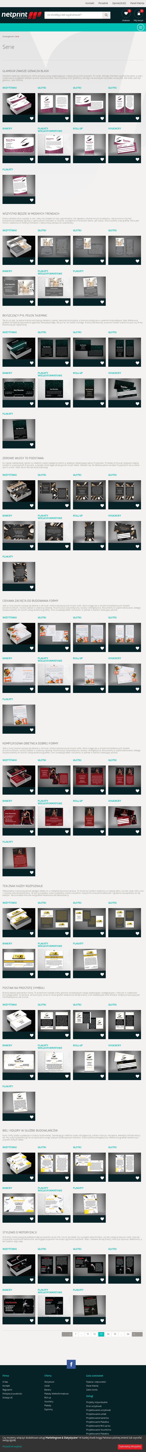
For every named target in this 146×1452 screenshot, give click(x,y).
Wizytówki (49, 1382)
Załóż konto (92, 1390)
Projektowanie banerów (97, 1418)
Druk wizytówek (94, 1406)
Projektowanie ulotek (96, 1414)
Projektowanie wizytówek (98, 1410)
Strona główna (8, 37)
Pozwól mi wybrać (12, 1447)
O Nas (5, 1382)
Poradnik (103, 3)
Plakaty (47, 1406)
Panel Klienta (137, 3)
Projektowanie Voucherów (98, 1430)
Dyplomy (48, 1410)
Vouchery (48, 1402)
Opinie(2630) (119, 3)
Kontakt (89, 3)
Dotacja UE (7, 1398)
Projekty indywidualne (96, 1402)
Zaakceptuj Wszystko (130, 1446)
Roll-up (47, 1398)
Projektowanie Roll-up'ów (98, 1426)
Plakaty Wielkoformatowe (56, 1394)
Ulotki (47, 1386)
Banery (47, 1390)
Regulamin (7, 1390)
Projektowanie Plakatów (97, 1422)
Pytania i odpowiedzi (96, 1382)
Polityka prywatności (12, 1394)
